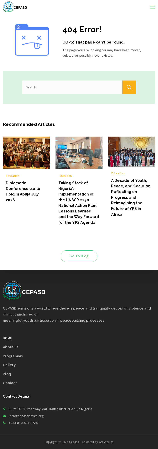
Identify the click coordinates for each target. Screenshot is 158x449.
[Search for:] (79, 87)
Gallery (9, 365)
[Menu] (152, 7)
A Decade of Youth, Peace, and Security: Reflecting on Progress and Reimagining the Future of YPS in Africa (130, 197)
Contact (10, 383)
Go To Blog (79, 256)
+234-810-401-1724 (23, 423)
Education (12, 176)
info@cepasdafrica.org (26, 416)
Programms (13, 356)
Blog (7, 374)
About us (10, 347)
